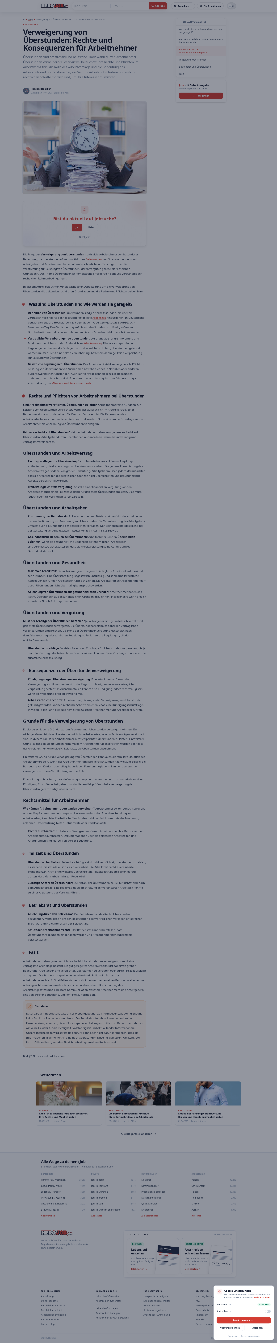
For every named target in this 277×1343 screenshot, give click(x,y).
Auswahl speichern (230, 1327)
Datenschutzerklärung (250, 1336)
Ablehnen (257, 1327)
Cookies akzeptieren (243, 1320)
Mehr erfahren (262, 1297)
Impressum (233, 1336)
